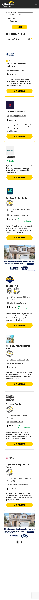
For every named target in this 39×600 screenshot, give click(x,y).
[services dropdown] (30, 14)
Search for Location (12, 12)
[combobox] (17, 14)
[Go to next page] (25, 542)
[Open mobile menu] (33, 4)
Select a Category (11, 18)
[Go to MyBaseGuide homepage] (8, 4)
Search (19, 27)
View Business (19, 91)
